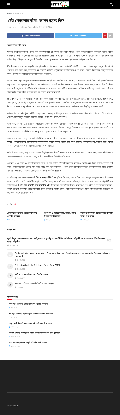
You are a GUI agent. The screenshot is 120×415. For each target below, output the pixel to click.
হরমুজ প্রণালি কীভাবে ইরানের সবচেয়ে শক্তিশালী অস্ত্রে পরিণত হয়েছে (30, 323)
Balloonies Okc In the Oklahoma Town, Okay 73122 (37, 265)
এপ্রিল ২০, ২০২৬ (86, 220)
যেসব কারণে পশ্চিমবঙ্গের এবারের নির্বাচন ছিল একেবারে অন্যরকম (35, 283)
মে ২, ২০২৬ (48, 220)
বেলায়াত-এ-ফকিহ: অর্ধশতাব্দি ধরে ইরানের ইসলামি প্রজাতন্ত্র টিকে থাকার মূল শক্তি (34, 333)
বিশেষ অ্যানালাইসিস (45, 27)
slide (35, 27)
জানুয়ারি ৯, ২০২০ (13, 27)
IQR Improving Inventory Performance (31, 274)
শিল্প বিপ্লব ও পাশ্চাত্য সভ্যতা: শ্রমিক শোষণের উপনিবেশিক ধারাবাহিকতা (31, 313)
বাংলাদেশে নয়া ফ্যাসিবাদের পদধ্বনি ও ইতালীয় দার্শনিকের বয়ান (28, 342)
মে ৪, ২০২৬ (12, 220)
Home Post (18, 13)
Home (9, 13)
